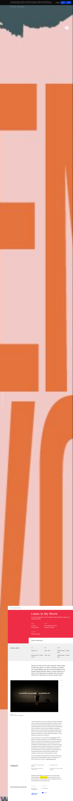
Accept (68, 2)
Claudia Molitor (53, 737)
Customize (58, 2)
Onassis (3, 396)
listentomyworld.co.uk (51, 759)
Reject (63, 2)
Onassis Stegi (44, 777)
